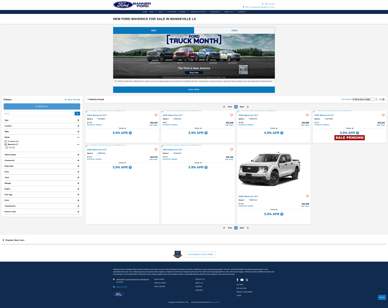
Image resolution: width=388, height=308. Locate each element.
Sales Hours (159, 279)
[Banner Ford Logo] (132, 8)
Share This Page (74, 99)
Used (160, 12)
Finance (183, 12)
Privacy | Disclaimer (244, 292)
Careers (242, 12)
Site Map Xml (241, 288)
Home (145, 12)
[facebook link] (237, 280)
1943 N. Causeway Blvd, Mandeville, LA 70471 (260, 7)
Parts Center (159, 286)
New (152, 12)
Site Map (240, 284)
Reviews (198, 286)
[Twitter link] (247, 280)
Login (239, 295)
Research (215, 12)
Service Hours (160, 283)
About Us (229, 12)
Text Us (382, 297)
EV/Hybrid (172, 12)
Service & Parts (199, 12)
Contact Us (200, 279)
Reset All (43, 106)
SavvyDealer (216, 302)
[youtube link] (242, 280)
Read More (194, 89)
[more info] (122, 111)
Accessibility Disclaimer (200, 254)
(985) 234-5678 (269, 4)
